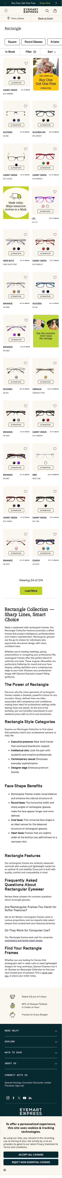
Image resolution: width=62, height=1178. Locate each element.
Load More (31, 590)
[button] (6, 11)
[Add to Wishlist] (26, 63)
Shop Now (45, 3)
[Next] (56, 3)
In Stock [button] (10, 51)
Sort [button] (50, 52)
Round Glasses (33, 41)
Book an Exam (45, 18)
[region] (31, 3)
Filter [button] (29, 51)
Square (12, 41)
